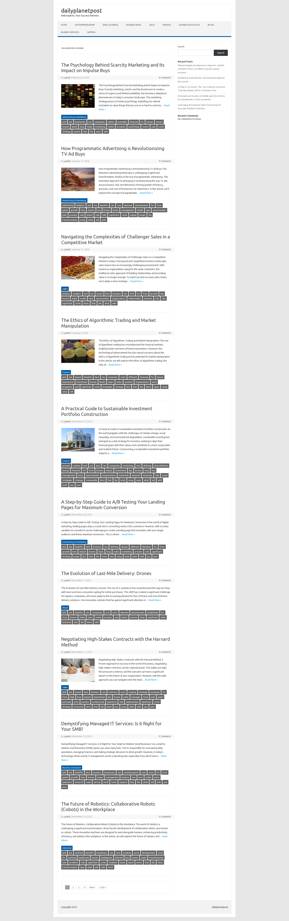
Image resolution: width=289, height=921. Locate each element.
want (138, 480)
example (143, 692)
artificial (79, 853)
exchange (155, 692)
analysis (66, 293)
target (142, 215)
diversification (161, 465)
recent (89, 215)
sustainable (91, 480)
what (90, 220)
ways (98, 131)
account (66, 465)
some (161, 126)
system (76, 131)
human (150, 122)
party (160, 697)
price (154, 382)
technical (66, 622)
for (142, 122)
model (83, 298)
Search (181, 46)
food (160, 853)
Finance (167, 25)
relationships (134, 298)
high (72, 697)
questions (112, 702)
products (121, 126)
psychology (133, 126)
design (124, 547)
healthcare (84, 857)
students (113, 862)
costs (123, 377)
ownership (124, 475)
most (80, 475)
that (85, 131)
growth (74, 210)
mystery (125, 777)
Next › (92, 887)
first (132, 293)
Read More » (146, 193)
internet (119, 857)
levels (115, 210)
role (97, 215)
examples (122, 122)
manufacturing (156, 857)
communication (131, 772)
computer (113, 377)
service (133, 617)
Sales (152, 25)
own (153, 697)
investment (81, 382)
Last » (103, 887)
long (82, 126)
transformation (69, 220)
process (73, 215)
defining (147, 465)
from (159, 205)
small (105, 782)
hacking (72, 857)
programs (67, 387)
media (140, 210)
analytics (80, 205)
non (134, 777)
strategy (66, 131)
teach (86, 303)
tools (122, 480)
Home (64, 25)
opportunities (159, 210)
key (99, 210)
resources (147, 475)
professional (98, 702)
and (64, 122)
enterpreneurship (85, 25)
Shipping (91, 32)
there (148, 387)
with (106, 131)
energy (65, 470)
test (128, 387)
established (152, 612)
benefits (104, 205)
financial (134, 122)
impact (159, 122)
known (65, 126)
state (163, 617)
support (123, 782)
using (82, 220)
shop (142, 617)
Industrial (66, 848)
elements (146, 547)
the (91, 131)
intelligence (106, 857)
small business (110, 25)
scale (88, 782)
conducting (128, 465)
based (100, 293)
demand (128, 205)
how (83, 210)
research (148, 298)
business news (133, 25)
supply (133, 215)
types (156, 387)
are (70, 122)
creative (132, 692)
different (132, 377)
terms (139, 862)
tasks (122, 862)
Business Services (70, 32)
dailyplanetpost (81, 10)
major (111, 382)
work (64, 485)
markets (129, 382)
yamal (67, 77)
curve (136, 853)
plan (64, 215)
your (79, 485)
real (82, 215)
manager (135, 697)
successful (78, 707)
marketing (100, 126)
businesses (80, 122)
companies (99, 122)
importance (68, 382)
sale (164, 298)
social (164, 475)
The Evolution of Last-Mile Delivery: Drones (106, 573)
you (72, 485)
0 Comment (165, 77)
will (97, 220)
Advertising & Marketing (74, 117)
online (111, 126)
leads (74, 126)
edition (111, 122)
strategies (107, 387)
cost (119, 205)
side (154, 126)
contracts (113, 692)
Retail (211, 25)
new (148, 210)
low (153, 470)
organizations (119, 298)
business (117, 293)
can (90, 122)
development (141, 205)
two (112, 556)
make (89, 126)
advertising (67, 205)
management (127, 210)
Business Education (189, 25)
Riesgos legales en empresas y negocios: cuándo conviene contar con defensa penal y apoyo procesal (201, 69)
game (65, 210)
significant (114, 215)
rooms (145, 126)
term (102, 480)
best (107, 293)
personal (66, 702)
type (82, 867)
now (140, 777)
